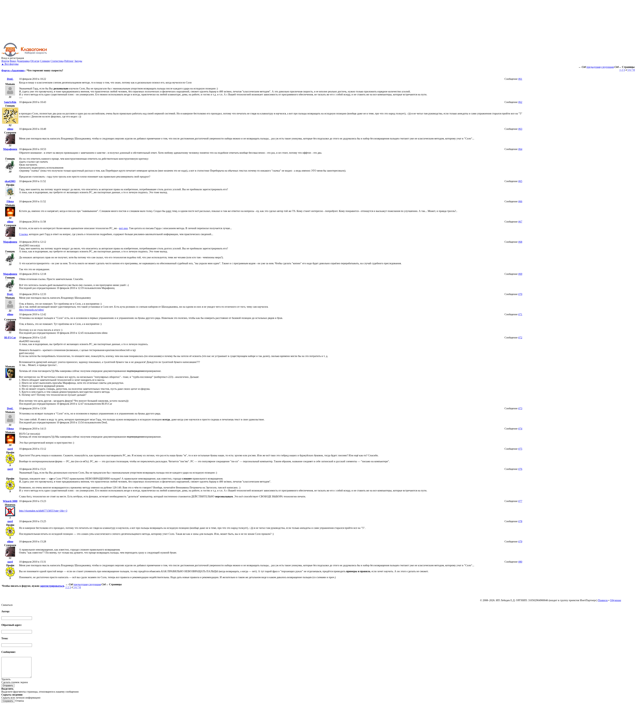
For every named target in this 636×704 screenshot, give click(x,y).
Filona (10, 201)
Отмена (19, 700)
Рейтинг (69, 61)
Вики (13, 61)
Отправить (8, 685)
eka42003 (10, 181)
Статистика (57, 61)
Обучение (615, 600)
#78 (520, 521)
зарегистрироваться (52, 585)
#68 (520, 241)
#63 (520, 128)
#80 (520, 561)
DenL (10, 78)
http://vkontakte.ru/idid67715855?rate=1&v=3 (43, 510)
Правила (603, 600)
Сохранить (8, 701)
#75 (520, 448)
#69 (520, 274)
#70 (520, 294)
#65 (520, 181)
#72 (520, 337)
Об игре (34, 61)
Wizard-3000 (10, 501)
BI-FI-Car (10, 337)
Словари (45, 61)
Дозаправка (23, 61)
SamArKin (10, 102)
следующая (607, 67)
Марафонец (10, 149)
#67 (520, 221)
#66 (520, 201)
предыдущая (593, 67)
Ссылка (23, 234)
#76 (520, 469)
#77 (520, 501)
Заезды (78, 61)
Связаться (6, 604)
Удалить (5, 679)
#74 (520, 428)
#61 (520, 78)
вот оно (123, 228)
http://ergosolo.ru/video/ (31, 309)
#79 (520, 541)
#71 (520, 314)
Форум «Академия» (13, 70)
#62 (520, 102)
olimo (10, 128)
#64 (520, 149)
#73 (520, 408)
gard (10, 448)
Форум (5, 61)
